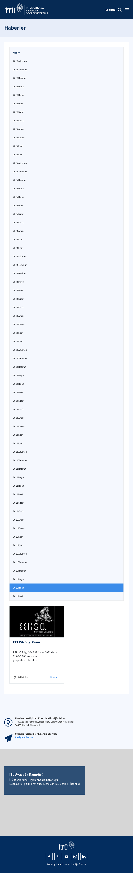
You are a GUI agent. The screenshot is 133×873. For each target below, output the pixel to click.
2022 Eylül (18, 443)
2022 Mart (18, 494)
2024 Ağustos (20, 256)
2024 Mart (18, 290)
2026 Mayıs (18, 86)
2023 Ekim (18, 332)
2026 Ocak (18, 120)
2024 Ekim (18, 239)
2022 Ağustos (20, 451)
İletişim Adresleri (24, 737)
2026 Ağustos (20, 61)
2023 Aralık (18, 315)
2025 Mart (18, 205)
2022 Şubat (18, 502)
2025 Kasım (19, 137)
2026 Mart (18, 103)
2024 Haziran (19, 273)
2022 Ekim (18, 434)
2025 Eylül (18, 154)
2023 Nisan (18, 383)
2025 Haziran (19, 179)
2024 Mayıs (18, 281)
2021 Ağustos (20, 553)
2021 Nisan (18, 587)
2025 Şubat (18, 213)
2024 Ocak (18, 307)
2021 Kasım (19, 528)
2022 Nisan (18, 485)
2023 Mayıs (18, 375)
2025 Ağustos (20, 163)
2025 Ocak (18, 222)
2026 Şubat (18, 112)
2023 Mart (18, 392)
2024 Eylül (18, 247)
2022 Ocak (18, 511)
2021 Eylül (18, 545)
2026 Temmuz (20, 69)
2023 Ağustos (20, 349)
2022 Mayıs (18, 477)
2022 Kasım (19, 426)
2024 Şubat (18, 298)
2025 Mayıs (18, 188)
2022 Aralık (18, 417)
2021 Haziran (19, 570)
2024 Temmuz (20, 264)
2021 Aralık (18, 519)
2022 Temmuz (20, 460)
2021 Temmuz (20, 562)
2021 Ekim (18, 536)
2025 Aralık (18, 129)
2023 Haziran (19, 366)
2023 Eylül (18, 341)
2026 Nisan (18, 95)
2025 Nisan (18, 196)
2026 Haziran (19, 78)
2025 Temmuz (20, 171)
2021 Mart (18, 596)
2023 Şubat (18, 400)
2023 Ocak (18, 409)
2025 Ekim (18, 146)
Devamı (54, 676)
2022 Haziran (19, 468)
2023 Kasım (19, 324)
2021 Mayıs (18, 579)
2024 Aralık (18, 230)
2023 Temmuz (20, 358)
